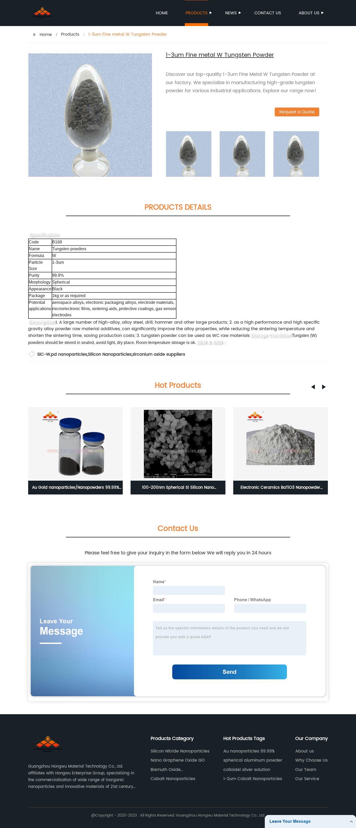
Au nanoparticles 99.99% (249, 751)
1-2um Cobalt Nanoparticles (252, 779)
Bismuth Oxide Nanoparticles (166, 770)
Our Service (307, 778)
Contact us (267, 13)
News (231, 13)
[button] (313, 387)
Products (196, 13)
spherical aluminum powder (252, 760)
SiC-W (43, 354)
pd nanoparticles (69, 354)
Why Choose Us (311, 760)
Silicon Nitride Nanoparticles (180, 751)
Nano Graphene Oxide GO (178, 760)
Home (162, 13)
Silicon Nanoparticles (110, 354)
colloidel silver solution (246, 770)
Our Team (305, 769)
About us (309, 13)
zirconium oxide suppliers (158, 354)
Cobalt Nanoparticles (173, 779)
